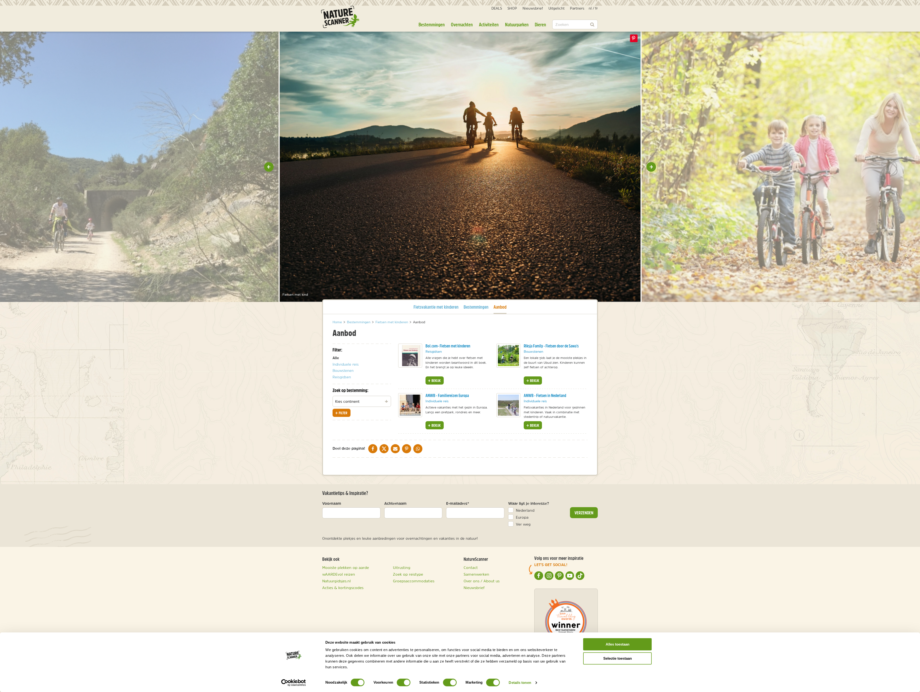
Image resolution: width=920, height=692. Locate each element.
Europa (522, 517)
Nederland (525, 510)
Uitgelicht (556, 8)
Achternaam (395, 503)
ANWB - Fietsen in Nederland (545, 395)
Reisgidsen (342, 377)
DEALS (496, 8)
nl (590, 8)
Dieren (540, 24)
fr (596, 8)
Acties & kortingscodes (342, 588)
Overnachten (462, 24)
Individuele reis (346, 364)
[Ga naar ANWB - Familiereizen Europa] (410, 405)
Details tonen (520, 683)
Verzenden (584, 513)
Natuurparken (517, 24)
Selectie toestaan (617, 658)
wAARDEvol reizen (338, 574)
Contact (471, 567)
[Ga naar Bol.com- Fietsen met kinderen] (410, 356)
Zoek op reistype (408, 574)
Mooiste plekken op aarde (345, 567)
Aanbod (500, 307)
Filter (342, 412)
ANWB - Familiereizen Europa (447, 395)
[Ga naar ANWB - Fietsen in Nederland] (508, 405)
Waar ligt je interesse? (528, 503)
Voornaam (331, 503)
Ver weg (523, 524)
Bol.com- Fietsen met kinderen (448, 346)
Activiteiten (489, 24)
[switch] (403, 682)
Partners (577, 8)
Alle (336, 358)
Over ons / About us (482, 581)
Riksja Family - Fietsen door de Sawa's (551, 346)
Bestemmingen (432, 24)
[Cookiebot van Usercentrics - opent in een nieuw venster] (294, 682)
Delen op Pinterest (634, 38)
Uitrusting (401, 567)
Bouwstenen (343, 370)
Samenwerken (476, 574)
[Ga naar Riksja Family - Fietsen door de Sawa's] (508, 356)
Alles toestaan (617, 644)
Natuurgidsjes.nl (336, 581)
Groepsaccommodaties (413, 581)
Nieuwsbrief (533, 8)
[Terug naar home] (340, 17)
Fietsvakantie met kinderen (436, 307)
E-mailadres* (457, 503)
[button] (269, 167)
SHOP (512, 8)
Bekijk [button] (436, 380)
